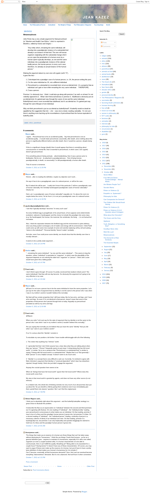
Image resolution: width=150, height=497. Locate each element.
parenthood (37, 123)
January (107, 270)
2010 (104, 274)
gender (104, 92)
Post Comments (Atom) (41, 470)
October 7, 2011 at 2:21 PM (35, 457)
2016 (104, 148)
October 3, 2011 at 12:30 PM (36, 199)
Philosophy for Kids (110, 196)
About (25, 25)
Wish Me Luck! (109, 232)
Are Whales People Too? (112, 184)
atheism (104, 66)
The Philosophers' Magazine (82, 25)
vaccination (105, 100)
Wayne (27, 134)
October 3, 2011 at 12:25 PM (36, 167)
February (107, 267)
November (108, 169)
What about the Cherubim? (113, 215)
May (105, 258)
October (107, 172)
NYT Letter (105, 116)
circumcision (106, 129)
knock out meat (107, 111)
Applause (107, 221)
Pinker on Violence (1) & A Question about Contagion (113, 211)
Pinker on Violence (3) (111, 190)
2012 (104, 160)
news (103, 79)
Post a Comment (32, 462)
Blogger (84, 491)
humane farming (107, 105)
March (106, 264)
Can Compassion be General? (114, 199)
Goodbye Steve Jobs (111, 229)
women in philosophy (109, 113)
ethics (31, 123)
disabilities (105, 131)
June (106, 255)
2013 (104, 157)
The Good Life (107, 82)
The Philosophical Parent (37, 25)
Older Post (90, 466)
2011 (104, 163)
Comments (106, 46)
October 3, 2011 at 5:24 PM (35, 244)
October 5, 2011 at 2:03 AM (35, 279)
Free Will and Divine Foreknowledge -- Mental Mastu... (113, 179)
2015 (104, 151)
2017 (104, 145)
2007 (104, 283)
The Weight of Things (64, 25)
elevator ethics (107, 90)
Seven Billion (108, 175)
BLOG (108, 25)
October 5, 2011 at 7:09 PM (35, 392)
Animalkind (51, 25)
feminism (105, 118)
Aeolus (28, 250)
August (106, 249)
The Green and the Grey (112, 218)
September (108, 246)
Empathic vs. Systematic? (112, 193)
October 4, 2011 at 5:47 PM (35, 262)
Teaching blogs (98, 25)
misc (103, 63)
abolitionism (106, 76)
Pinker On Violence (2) (111, 207)
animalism (105, 121)
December (108, 166)
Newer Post (28, 466)
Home (59, 466)
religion (104, 56)
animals (104, 58)
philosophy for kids (108, 126)
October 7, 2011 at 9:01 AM (35, 426)
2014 (104, 154)
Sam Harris (105, 87)
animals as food (107, 71)
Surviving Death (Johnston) (111, 103)
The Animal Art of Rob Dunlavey (111, 239)
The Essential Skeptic (111, 243)
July (105, 252)
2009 (104, 277)
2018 (104, 142)
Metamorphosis (109, 235)
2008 (104, 280)
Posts (104, 42)
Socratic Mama (109, 187)
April (106, 261)
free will (104, 108)
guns (103, 134)
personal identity (107, 95)
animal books (106, 74)
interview (105, 124)
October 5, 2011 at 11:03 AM (36, 306)
